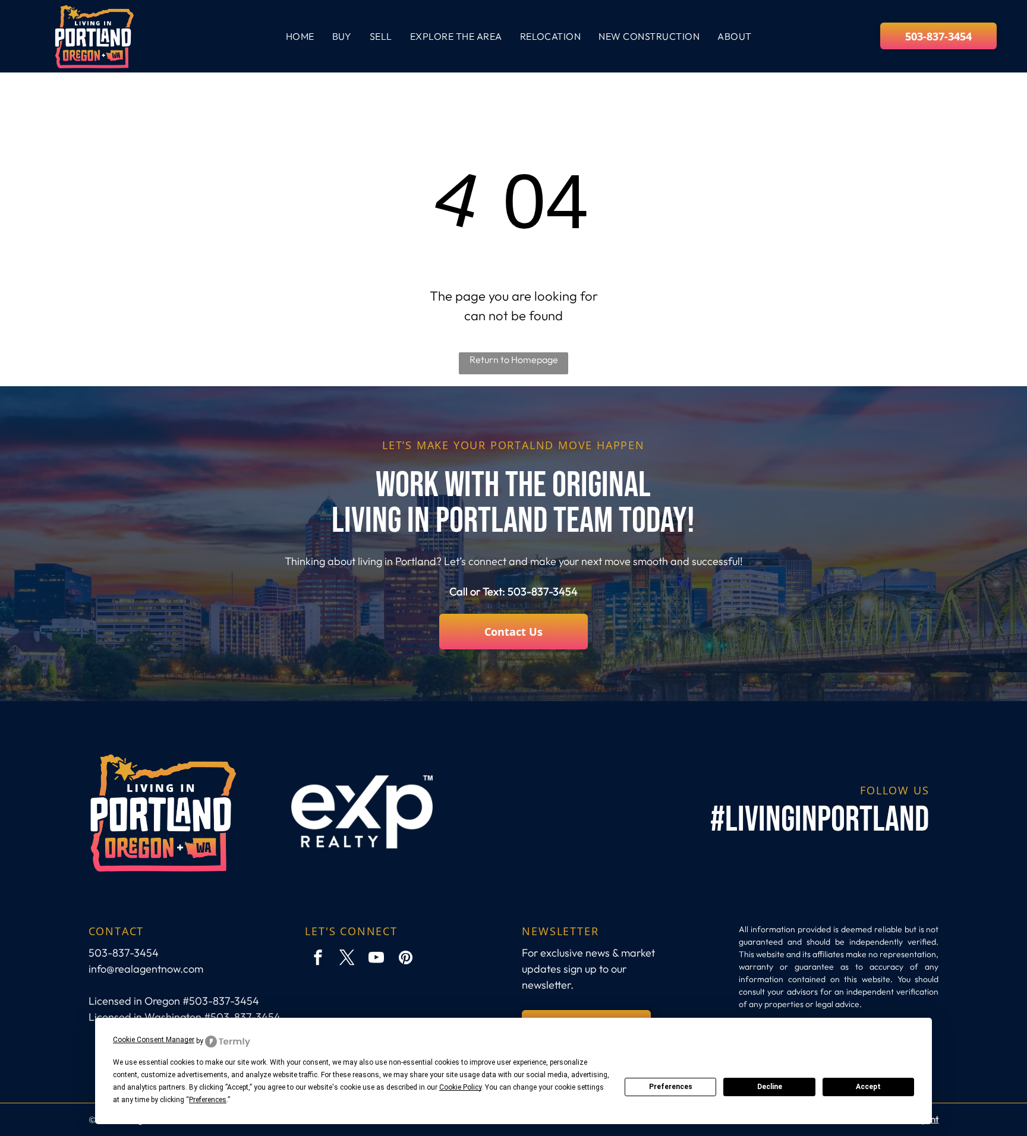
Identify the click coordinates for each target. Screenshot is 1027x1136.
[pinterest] (405, 959)
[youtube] (376, 959)
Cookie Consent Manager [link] (153, 1040)
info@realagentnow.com (146, 969)
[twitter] (347, 959)
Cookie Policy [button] (460, 1087)
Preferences (670, 1087)
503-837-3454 (543, 591)
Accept (868, 1087)
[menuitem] (300, 36)
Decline (769, 1087)
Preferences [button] (207, 1100)
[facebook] (318, 959)
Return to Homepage (514, 359)
